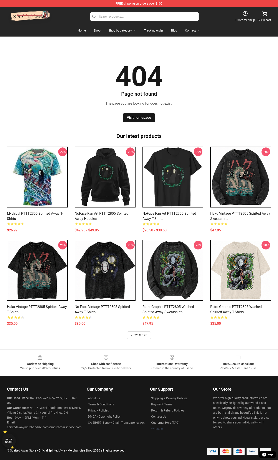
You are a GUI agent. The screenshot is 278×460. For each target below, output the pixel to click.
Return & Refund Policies (167, 410)
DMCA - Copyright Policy (104, 416)
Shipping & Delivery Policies (169, 398)
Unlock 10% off (9, 440)
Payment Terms (161, 404)
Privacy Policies (98, 410)
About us (94, 398)
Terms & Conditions (101, 404)
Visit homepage (139, 117)
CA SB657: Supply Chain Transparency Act (116, 422)
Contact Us (158, 416)
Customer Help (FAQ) (165, 422)
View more (139, 335)
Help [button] (270, 454)
